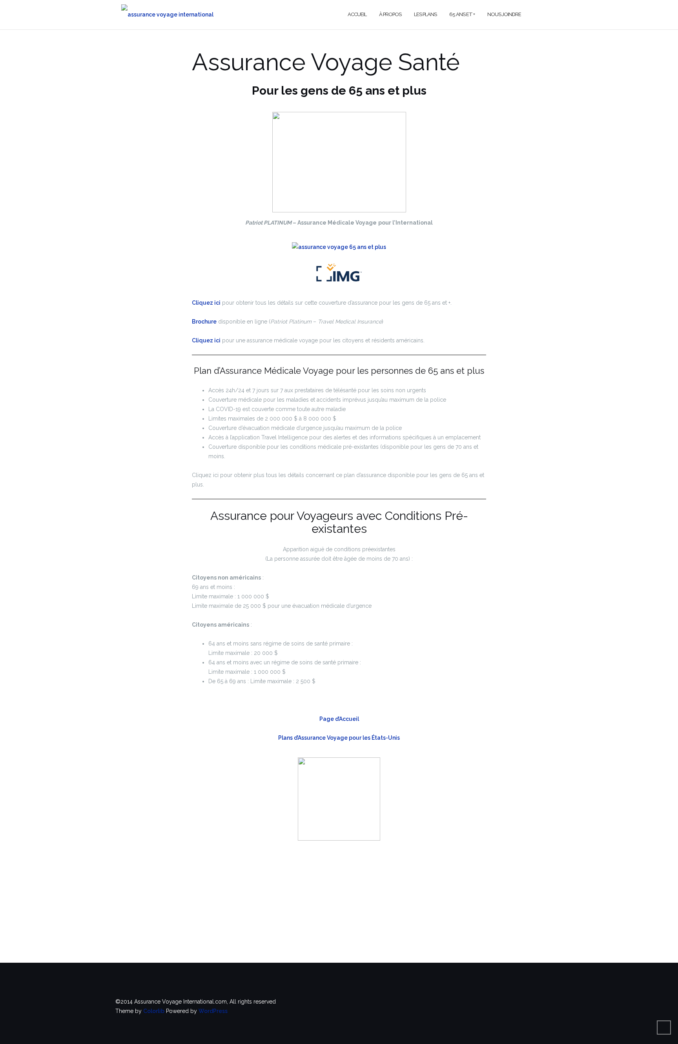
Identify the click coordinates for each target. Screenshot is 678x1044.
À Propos (390, 14)
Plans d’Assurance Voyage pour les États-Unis (339, 738)
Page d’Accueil (339, 719)
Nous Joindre (504, 14)
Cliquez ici (206, 303)
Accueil (357, 14)
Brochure (204, 321)
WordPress (213, 1011)
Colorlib (153, 1011)
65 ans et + (462, 14)
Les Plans (425, 14)
